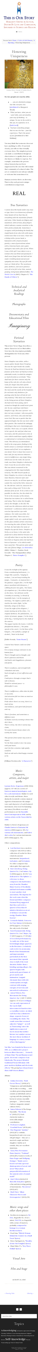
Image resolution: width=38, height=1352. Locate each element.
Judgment (29, 1333)
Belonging (32, 1330)
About (17, 1349)
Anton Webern (15, 993)
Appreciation (26, 1330)
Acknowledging (8, 1330)
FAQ (21, 1349)
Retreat (32, 1335)
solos (11, 835)
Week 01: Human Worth (17, 1342)
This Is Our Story (19, 8)
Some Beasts (21, 639)
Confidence (9, 1333)
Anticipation (20, 1330)
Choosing (3, 1333)
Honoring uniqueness (21, 1333)
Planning (9, 1335)
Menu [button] (20, 31)
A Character (26, 761)
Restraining (27, 1335)
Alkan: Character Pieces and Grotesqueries (18, 1194)
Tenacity (28, 1339)
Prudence (13, 1335)
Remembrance (20, 1335)
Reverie (3, 1339)
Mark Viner (14, 1192)
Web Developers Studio (19, 1347)
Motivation (3, 1335)
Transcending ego (5, 1342)
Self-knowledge (15, 1339)
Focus (13, 1333)
